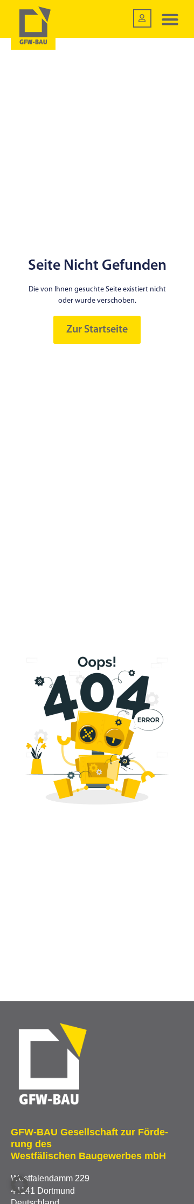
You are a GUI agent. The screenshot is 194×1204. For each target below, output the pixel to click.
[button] (170, 18)
